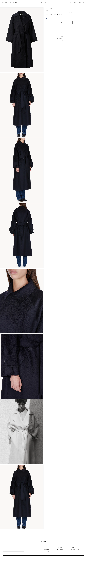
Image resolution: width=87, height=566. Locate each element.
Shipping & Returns (60, 549)
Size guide (70, 12)
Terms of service (14, 557)
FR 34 (47, 15)
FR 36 (51, 14)
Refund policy (22, 557)
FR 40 (58, 14)
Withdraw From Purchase (75, 549)
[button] (3, 2)
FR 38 (55, 14)
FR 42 (62, 14)
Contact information (39, 557)
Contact (45, 547)
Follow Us (47, 551)
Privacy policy (5, 557)
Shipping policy (30, 557)
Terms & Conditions (47, 549)
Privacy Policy (59, 547)
